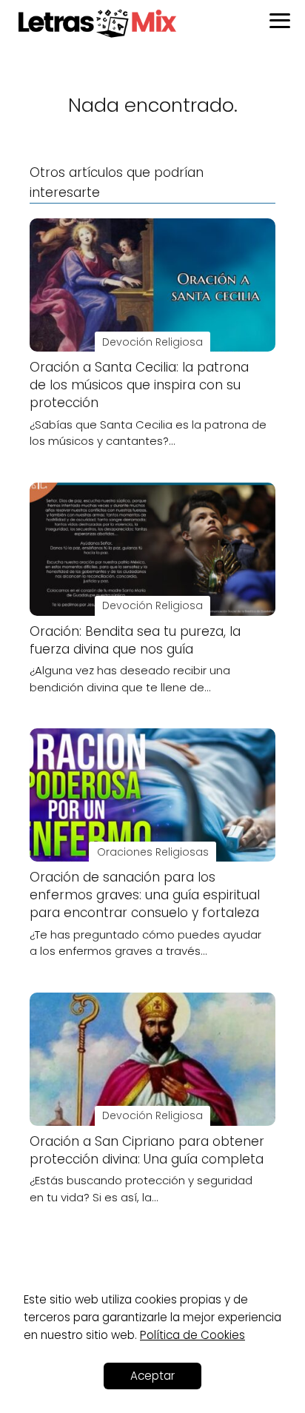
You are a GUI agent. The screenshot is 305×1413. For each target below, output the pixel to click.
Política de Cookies (192, 1335)
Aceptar (152, 1375)
